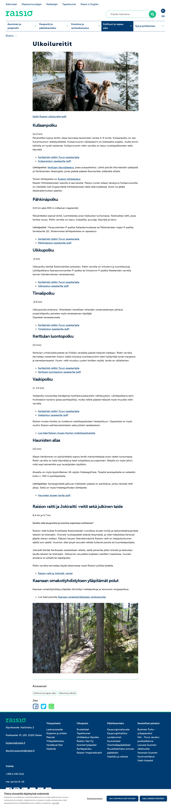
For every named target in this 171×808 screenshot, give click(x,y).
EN (163, 16)
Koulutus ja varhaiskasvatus (80, 26)
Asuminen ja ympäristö (14, 26)
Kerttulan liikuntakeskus (61, 167)
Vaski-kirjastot (145, 760)
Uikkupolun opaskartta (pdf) (53, 286)
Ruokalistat (83, 729)
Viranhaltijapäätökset (118, 745)
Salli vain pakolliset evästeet (122, 798)
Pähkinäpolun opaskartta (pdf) (54, 242)
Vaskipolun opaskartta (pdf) (53, 415)
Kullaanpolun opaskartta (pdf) (54, 161)
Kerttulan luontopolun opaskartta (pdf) (59, 372)
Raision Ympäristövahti (89, 752)
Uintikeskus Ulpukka (88, 737)
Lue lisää (55, 803)
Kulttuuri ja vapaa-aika (113, 26)
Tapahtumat (69, 4)
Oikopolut (82, 723)
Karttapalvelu (84, 748)
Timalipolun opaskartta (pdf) (53, 329)
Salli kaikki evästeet (153, 799)
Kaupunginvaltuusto (118, 729)
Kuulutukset (113, 741)
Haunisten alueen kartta (51, 495)
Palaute (50, 737)
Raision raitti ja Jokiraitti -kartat (55, 573)
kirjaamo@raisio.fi (15, 743)
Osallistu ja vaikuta (117, 756)
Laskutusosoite (54, 729)
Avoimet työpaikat (86, 745)
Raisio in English (89, 4)
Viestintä (51, 748)
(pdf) (67, 495)
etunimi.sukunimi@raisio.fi (20, 750)
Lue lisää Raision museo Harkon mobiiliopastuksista (66, 433)
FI (163, 10)
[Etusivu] (19, 15)
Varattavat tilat (54, 745)
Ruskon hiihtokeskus (69, 179)
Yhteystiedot (53, 723)
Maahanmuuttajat (31, 4)
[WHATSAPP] (51, 706)
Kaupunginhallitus (117, 733)
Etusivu (10, 35)
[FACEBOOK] (35, 706)
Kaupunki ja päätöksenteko (47, 26)
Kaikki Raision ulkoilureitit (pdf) (49, 116)
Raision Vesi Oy (85, 741)
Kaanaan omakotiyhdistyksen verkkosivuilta (82, 597)
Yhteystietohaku (55, 741)
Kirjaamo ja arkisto (56, 733)
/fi (16, 720)
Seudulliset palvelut (148, 723)
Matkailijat (51, 4)
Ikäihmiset (11, 4)
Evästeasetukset (95, 799)
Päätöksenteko (115, 723)
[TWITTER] (43, 706)
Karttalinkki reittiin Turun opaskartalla (58, 157)
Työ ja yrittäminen (145, 26)
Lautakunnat (114, 737)
